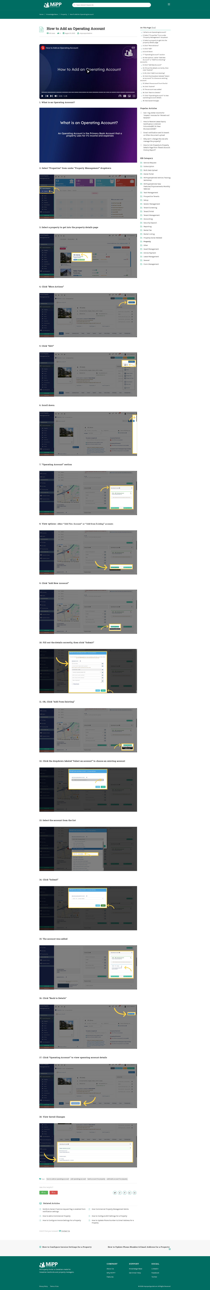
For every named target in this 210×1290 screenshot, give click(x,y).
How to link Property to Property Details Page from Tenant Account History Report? (156, 147)
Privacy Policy (43, 1286)
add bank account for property (117, 1179)
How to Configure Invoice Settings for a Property (62, 1220)
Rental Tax (148, 230)
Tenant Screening (150, 208)
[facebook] (119, 1193)
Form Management (151, 264)
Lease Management (151, 257)
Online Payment (150, 253)
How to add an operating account (58, 1179)
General (147, 260)
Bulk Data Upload (151, 170)
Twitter (154, 1277)
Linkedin (154, 1269)
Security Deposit (150, 223)
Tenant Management (152, 215)
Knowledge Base (52, 14)
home (41, 14)
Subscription (149, 166)
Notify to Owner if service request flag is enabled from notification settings (64, 1210)
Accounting (148, 219)
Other (146, 245)
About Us (110, 1269)
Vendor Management (152, 204)
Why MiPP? (111, 1273)
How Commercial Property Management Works (110, 1209)
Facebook (155, 1273)
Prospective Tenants (151, 196)
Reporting (148, 226)
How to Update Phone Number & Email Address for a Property (113, 1221)
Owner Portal (149, 174)
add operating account (78, 1179)
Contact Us (65, 1231)
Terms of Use (54, 1286)
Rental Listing (149, 234)
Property (64, 14)
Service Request (150, 163)
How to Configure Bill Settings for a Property (109, 1216)
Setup (146, 200)
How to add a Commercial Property (56, 1216)
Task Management (151, 193)
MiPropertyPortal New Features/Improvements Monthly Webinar (157, 186)
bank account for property (96, 1179)
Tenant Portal (149, 211)
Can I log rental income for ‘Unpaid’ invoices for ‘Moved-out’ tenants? (156, 115)
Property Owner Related (153, 238)
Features (110, 1277)
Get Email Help (135, 1273)
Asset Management (151, 249)
